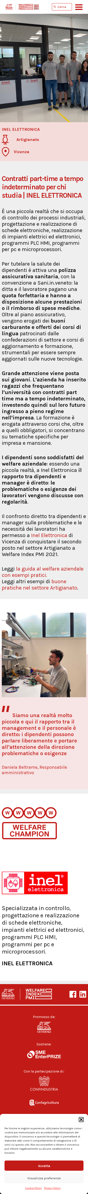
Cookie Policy (33, 1188)
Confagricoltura (44, 1101)
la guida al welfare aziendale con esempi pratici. (42, 572)
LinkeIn (82, 994)
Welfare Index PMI (22, 7)
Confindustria (44, 1084)
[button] (81, 1119)
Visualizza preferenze (44, 1178)
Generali (44, 1027)
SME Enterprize (44, 1054)
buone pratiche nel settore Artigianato (39, 584)
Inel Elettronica (49, 535)
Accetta (44, 1166)
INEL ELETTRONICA (27, 963)
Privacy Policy (52, 1188)
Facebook (72, 994)
